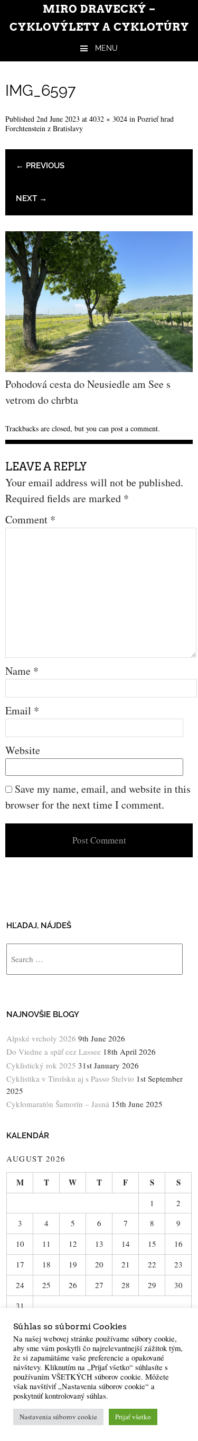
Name (22, 671)
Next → (31, 198)
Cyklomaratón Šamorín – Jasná (57, 1104)
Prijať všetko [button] (133, 1416)
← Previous (40, 165)
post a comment (134, 428)
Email (22, 710)
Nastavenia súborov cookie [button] (58, 1416)
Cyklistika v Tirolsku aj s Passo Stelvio (70, 1078)
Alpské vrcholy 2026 (41, 1038)
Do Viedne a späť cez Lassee (53, 1051)
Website (22, 750)
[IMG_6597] (99, 368)
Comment (30, 519)
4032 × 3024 (108, 119)
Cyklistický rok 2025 (41, 1065)
